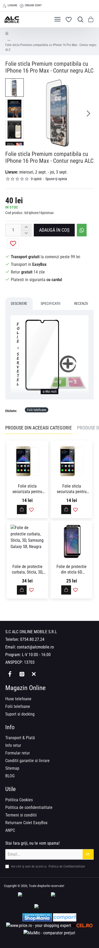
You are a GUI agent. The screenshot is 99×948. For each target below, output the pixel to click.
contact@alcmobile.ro (35, 647)
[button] (31, 113)
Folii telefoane (36, 410)
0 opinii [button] (36, 179)
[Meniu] (57, 19)
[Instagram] (21, 674)
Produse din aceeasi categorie (38, 427)
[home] (6, 33)
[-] (26, 233)
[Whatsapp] (33, 674)
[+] (26, 227)
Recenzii (81, 303)
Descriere (19, 303)
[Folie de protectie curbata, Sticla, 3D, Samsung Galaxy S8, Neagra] (27, 541)
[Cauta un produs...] (79, 19)
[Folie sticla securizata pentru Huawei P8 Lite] (27, 461)
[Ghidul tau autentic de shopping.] (64, 917)
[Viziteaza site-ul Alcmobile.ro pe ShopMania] (37, 917)
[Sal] (49, 908)
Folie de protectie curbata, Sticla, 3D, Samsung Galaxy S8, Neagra (27, 569)
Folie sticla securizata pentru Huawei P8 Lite (27, 489)
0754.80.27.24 (32, 639)
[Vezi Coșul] (91, 19)
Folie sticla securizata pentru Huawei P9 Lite (72, 489)
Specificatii (50, 303)
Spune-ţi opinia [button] (56, 179)
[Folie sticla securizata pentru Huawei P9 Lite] (71, 461)
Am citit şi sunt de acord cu (47, 866)
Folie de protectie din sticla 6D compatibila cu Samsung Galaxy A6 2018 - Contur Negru (71, 569)
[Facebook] (10, 674)
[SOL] (66, 896)
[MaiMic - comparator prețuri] (49, 933)
